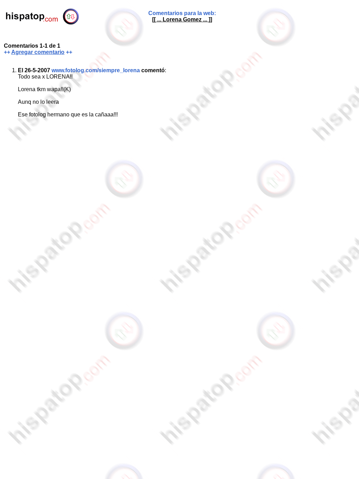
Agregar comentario (38, 52)
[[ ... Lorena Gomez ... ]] (182, 19)
